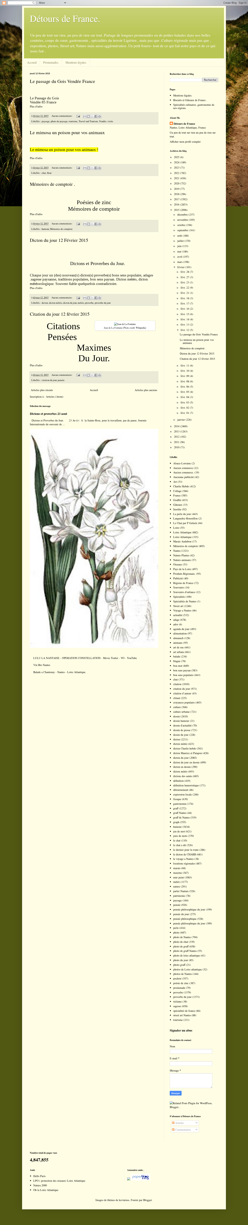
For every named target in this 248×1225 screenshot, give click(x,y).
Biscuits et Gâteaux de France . (190, 100)
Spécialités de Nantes (184, 601)
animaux (178, 642)
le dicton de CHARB (184, 854)
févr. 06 (185, 386)
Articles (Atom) (54, 396)
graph (176, 822)
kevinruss (124, 1200)
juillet (180, 241)
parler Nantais (181, 891)
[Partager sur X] (92, 116)
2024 (177, 162)
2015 (177, 210)
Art (175, 481)
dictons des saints (182, 776)
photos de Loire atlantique (187, 969)
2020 (177, 183)
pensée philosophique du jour (189, 909)
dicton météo (55, 302)
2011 (177, 442)
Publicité (178, 578)
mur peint (178, 877)
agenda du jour (181, 629)
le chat (176, 840)
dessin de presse (181, 730)
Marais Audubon (182, 541)
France (177, 495)
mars (180, 262)
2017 (177, 199)
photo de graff (181, 946)
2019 (177, 189)
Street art (178, 606)
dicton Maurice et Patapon (187, 753)
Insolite (177, 509)
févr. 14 (185, 319)
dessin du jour (181, 735)
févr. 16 (185, 308)
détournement (180, 790)
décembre (183, 214)
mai (179, 251)
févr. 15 (185, 314)
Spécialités (179, 596)
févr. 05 (185, 392)
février (181, 267)
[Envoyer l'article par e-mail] (78, 116)
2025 (177, 157)
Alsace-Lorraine (182, 463)
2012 (177, 436)
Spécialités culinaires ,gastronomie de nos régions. (193, 106)
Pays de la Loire (182, 569)
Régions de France (183, 583)
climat (176, 698)
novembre (183, 220)
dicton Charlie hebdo (184, 748)
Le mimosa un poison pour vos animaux (67, 132)
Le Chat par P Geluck (185, 523)
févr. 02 (185, 407)
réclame (177, 1001)
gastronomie (180, 804)
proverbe (89, 302)
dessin (176, 716)
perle (176, 928)
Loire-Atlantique (182, 537)
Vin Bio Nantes (41, 665)
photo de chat (180, 942)
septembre (183, 230)
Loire (176, 527)
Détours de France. (65, 18)
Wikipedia (140, 327)
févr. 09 (185, 376)
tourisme (73, 121)
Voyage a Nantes (182, 610)
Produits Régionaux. (184, 573)
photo (176, 932)
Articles (179, 1123)
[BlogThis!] (88, 116)
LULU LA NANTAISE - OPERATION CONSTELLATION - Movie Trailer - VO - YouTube (85, 658)
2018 (177, 194)
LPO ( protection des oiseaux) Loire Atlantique (59, 1180)
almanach (178, 638)
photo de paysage (59, 121)
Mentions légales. (76, 62)
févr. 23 (185, 282)
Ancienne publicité (183, 477)
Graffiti (177, 500)
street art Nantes (182, 1015)
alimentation (180, 633)
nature (176, 886)
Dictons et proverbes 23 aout (48, 413)
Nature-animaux (182, 560)
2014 (177, 426)
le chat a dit (179, 845)
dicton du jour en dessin (186, 762)
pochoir (177, 978)
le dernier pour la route (186, 850)
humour (45, 229)
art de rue (178, 647)
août (180, 235)
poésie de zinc (181, 983)
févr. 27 (185, 277)
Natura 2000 (40, 1185)
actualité (177, 615)
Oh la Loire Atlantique (45, 1190)
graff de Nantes (181, 817)
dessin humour (181, 721)
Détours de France (184, 124)
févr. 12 (185, 330)
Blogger (147, 1200)
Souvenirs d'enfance (184, 592)
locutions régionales (184, 863)
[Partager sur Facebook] (96, 116)
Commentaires (182, 1129)
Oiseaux (177, 564)
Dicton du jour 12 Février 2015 (59, 240)
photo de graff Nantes (185, 951)
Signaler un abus (181, 1030)
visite (110, 121)
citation (177, 684)
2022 (177, 173)
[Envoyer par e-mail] (85, 116)
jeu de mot (179, 831)
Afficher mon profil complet (185, 141)
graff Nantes (179, 813)
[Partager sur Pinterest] (100, 116)
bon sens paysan (182, 670)
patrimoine (179, 896)
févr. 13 (185, 324)
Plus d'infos (36, 106)
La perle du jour (182, 514)
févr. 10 (185, 371)
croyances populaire (184, 702)
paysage (46, 121)
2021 (177, 178)
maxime (177, 873)
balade (176, 656)
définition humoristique (186, 785)
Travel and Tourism (88, 121)
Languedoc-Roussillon (185, 518)
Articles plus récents (42, 390)
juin (179, 246)
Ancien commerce (183, 468)
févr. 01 (185, 413)
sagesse (177, 1006)
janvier (181, 419)
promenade (179, 988)
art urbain (178, 652)
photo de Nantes (182, 937)
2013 (177, 431)
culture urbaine (181, 712)
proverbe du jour (103, 302)
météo (81, 302)
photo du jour (180, 960)
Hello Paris (39, 1176)
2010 (177, 447)
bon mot (177, 665)
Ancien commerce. (183, 472)
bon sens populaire (183, 675)
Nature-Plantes (181, 555)
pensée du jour (181, 914)
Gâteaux (177, 504)
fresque (177, 799)
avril (180, 256)
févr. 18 (185, 298)
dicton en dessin (182, 767)
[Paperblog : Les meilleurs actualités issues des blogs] (128, 1179)
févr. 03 (185, 402)
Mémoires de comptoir (61, 229)
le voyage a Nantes (183, 859)
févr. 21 (185, 293)
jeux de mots (180, 836)
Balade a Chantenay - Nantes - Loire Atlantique (59, 672)
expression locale (182, 794)
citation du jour (49, 380)
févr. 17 (185, 303)
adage (176, 619)
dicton (45, 302)
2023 (177, 167)
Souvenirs (178, 587)
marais (176, 868)
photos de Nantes (182, 974)
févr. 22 (185, 287)
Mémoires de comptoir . (52, 184)
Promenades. (51, 62)
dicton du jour (70, 302)
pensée (61, 380)
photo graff (179, 965)
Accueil (32, 62)
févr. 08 (185, 381)
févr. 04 (185, 397)
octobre (181, 225)
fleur (49, 173)
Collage (177, 491)
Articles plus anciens (146, 390)
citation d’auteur (182, 693)
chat (44, 173)
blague (176, 661)
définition (178, 781)
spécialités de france (184, 1011)
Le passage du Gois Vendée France (62, 81)
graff (175, 808)
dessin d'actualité (182, 725)
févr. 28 (185, 272)
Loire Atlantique (182, 532)
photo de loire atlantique (186, 955)
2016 (177, 204)
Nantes (177, 550)
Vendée (102, 121)
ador (175, 624)
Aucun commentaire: (62, 116)
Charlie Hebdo (181, 486)
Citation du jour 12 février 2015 (60, 314)
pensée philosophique (184, 919)
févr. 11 (185, 365)
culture (177, 707)
